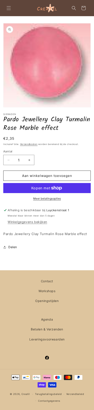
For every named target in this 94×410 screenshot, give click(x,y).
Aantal (7, 151)
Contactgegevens (49, 400)
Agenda (47, 319)
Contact (47, 281)
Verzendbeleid (75, 394)
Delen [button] (12, 247)
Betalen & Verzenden (47, 329)
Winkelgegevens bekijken (27, 222)
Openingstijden (47, 301)
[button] (9, 8)
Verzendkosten (29, 144)
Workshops (46, 291)
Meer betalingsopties (47, 198)
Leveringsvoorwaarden (47, 339)
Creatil (25, 394)
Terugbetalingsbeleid (48, 394)
